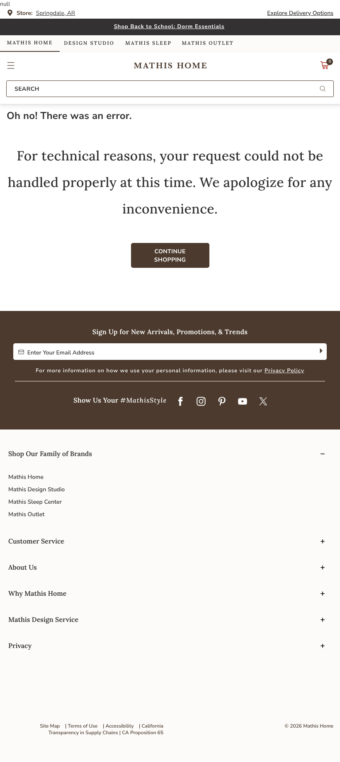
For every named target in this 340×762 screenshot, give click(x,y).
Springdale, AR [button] (55, 13)
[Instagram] (201, 402)
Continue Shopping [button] (170, 256)
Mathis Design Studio (36, 489)
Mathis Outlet (26, 514)
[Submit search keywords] (322, 89)
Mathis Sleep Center (35, 502)
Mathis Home (26, 477)
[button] (11, 65)
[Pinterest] (222, 402)
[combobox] (170, 88)
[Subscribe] (320, 351)
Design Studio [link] (89, 43)
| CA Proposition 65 (141, 733)
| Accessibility (118, 726)
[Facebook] (180, 402)
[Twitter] (263, 402)
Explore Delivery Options (300, 13)
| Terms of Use (81, 726)
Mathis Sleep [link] (148, 43)
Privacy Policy (284, 370)
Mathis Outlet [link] (207, 43)
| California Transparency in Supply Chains (106, 730)
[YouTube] (242, 402)
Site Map (50, 726)
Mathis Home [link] (30, 43)
